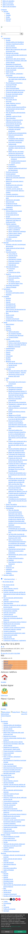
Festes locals (7, 755)
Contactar (4, 9)
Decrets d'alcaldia (8, 590)
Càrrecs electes (7, 729)
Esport (18, 712)
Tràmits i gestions (8, 847)
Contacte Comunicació (10, 894)
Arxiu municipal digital (9, 766)
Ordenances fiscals (9, 638)
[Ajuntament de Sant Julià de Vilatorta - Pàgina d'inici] (10, 29)
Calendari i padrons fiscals (11, 601)
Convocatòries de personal (11, 609)
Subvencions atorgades (10, 635)
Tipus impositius (8, 603)
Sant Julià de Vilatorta (9, 864)
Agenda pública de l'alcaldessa (12, 725)
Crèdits (5, 901)
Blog (4, 888)
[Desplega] (16, 579)
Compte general (8, 614)
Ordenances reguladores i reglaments (14, 640)
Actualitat (4, 872)
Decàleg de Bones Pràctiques (12, 896)
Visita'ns (5, 866)
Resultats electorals (9, 773)
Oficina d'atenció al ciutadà (11, 836)
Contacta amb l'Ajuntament (11, 851)
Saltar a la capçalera (8, 1)
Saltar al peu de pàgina (9, 6)
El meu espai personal (9, 840)
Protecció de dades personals (12, 769)
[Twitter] (11, 899)
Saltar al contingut (7, 3)
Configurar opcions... (6, 928)
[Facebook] (14, 899)
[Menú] (1, 36)
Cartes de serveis (8, 764)
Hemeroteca (7, 892)
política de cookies (16, 926)
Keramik (5, 873)
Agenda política (8, 665)
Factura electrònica (9, 838)
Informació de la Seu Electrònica (12, 768)
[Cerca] (21, 34)
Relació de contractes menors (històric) (14, 622)
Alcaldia (5, 723)
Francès (8, 21)
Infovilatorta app (8, 881)
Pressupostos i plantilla (10, 611)
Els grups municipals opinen (11, 771)
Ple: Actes (6, 586)
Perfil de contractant (9, 612)
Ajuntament (4, 721)
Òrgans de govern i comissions (12, 751)
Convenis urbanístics (9, 631)
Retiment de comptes (9, 736)
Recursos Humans (8, 730)
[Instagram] (19, 899)
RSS (4, 905)
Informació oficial (9, 579)
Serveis (5, 842)
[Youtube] (16, 899)
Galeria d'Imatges (8, 870)
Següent (8, 716)
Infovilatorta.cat (8, 879)
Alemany (8, 19)
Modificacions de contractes (11, 624)
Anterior (3, 716)
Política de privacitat (9, 909)
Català (8, 13)
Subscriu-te (4, 695)
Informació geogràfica (10, 868)
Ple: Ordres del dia (8, 582)
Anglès (8, 17)
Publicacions (7, 669)
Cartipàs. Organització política (12, 727)
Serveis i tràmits (5, 834)
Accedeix (3, 682)
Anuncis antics (7, 667)
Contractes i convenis (9, 625)
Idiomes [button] (5, 11)
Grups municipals (8, 753)
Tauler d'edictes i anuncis (10, 588)
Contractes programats (10, 616)
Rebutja (7, 931)
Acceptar (20, 931)
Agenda (5, 663)
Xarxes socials (7, 890)
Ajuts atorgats (7, 637)
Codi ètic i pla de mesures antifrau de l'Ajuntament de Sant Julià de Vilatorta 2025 (14, 594)
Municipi (3, 853)
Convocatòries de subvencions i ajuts (14, 633)
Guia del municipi (8, 862)
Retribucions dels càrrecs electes (13, 742)
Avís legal (6, 911)
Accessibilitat (7, 903)
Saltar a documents (8, 4)
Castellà (8, 15)
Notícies (5, 661)
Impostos (6, 849)
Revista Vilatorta (8, 883)
